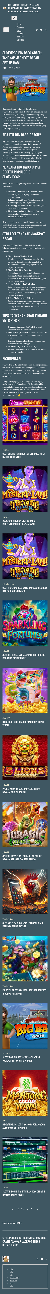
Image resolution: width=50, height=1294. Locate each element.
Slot (4, 1120)
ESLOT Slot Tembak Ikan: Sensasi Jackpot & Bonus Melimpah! (24, 992)
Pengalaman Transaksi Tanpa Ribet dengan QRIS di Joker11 (21, 791)
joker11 (5, 651)
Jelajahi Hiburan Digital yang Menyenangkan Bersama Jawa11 (18, 522)
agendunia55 (8, 584)
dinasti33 (6, 718)
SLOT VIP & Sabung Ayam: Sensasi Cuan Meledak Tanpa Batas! (22, 925)
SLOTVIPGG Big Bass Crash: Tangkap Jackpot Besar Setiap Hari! (22, 58)
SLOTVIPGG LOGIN (17, 217)
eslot (11, 1269)
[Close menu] (14, 18)
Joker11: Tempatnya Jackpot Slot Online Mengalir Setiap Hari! (23, 657)
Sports (5, 1187)
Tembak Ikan (8, 919)
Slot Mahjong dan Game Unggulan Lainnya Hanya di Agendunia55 (25, 589)
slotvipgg (13, 1280)
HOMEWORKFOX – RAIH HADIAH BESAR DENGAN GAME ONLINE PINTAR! (24, 8)
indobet (12, 1283)
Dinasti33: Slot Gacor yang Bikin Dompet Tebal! (24, 724)
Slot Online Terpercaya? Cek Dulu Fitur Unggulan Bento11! (24, 455)
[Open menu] (6, 29)
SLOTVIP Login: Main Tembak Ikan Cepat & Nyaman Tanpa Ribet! (23, 1193)
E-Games (6, 1053)
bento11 (5, 450)
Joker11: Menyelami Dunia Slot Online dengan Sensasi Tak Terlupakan (22, 858)
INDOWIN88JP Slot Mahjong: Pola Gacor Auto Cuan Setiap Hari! (23, 1126)
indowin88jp (14, 1277)
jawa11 (5, 517)
